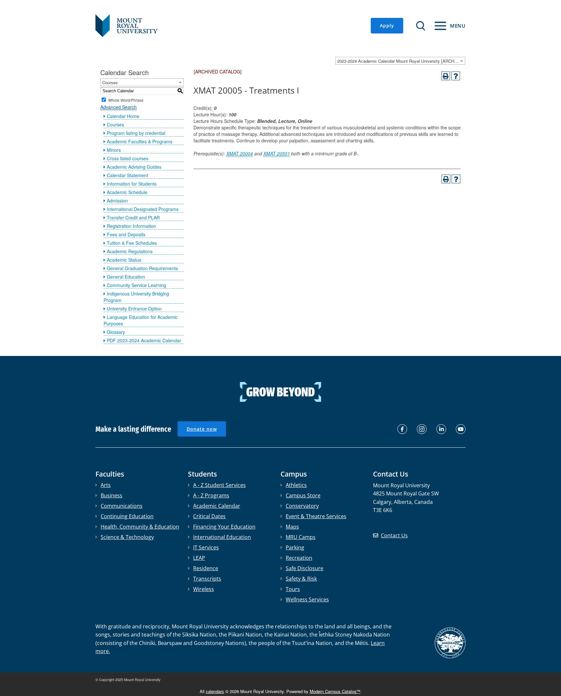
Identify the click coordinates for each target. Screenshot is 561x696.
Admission (117, 200)
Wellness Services (307, 599)
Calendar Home (123, 116)
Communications (122, 505)
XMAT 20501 (276, 153)
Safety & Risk (301, 578)
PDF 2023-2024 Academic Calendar (144, 340)
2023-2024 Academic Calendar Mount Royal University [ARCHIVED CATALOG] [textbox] (401, 61)
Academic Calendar (216, 505)
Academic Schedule (127, 192)
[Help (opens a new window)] (455, 76)
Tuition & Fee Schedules (132, 243)
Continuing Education (127, 516)
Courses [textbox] (110, 82)
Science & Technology (127, 537)
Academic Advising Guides (134, 167)
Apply (387, 25)
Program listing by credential (136, 133)
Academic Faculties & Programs (139, 141)
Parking (295, 547)
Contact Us (394, 535)
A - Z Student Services (219, 485)
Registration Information (131, 226)
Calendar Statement (127, 175)
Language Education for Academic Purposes (141, 320)
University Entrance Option (134, 308)
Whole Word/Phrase (125, 99)
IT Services (206, 547)
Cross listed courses (127, 158)
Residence (205, 568)
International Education (222, 537)
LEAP (199, 557)
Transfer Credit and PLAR (133, 217)
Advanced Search (118, 107)
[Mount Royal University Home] (126, 25)
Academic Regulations (130, 251)
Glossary (116, 332)
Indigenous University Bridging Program (136, 296)
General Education (126, 276)
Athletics (296, 485)
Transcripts (207, 578)
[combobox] (400, 61)
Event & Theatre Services (316, 516)
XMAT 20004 (239, 153)
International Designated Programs (143, 209)
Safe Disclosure (304, 568)
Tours (293, 589)
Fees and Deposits (126, 234)
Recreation (299, 557)
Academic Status (124, 259)
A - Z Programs (211, 495)
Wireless (203, 589)
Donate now (202, 429)
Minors (114, 150)
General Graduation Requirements (142, 268)
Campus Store (303, 495)
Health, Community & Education (140, 526)
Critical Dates (209, 516)
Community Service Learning (136, 285)
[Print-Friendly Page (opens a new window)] (445, 76)
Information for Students (131, 183)
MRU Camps (301, 537)
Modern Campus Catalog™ (335, 691)
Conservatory (302, 505)
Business (111, 495)
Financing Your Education (224, 526)
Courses (115, 124)
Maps (292, 526)
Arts (106, 485)
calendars (215, 691)
